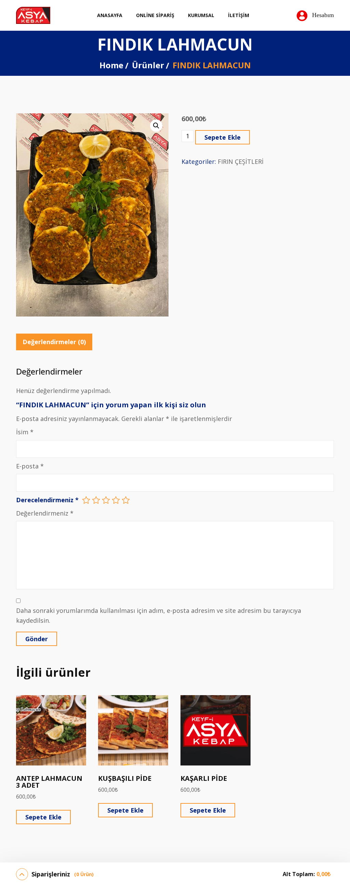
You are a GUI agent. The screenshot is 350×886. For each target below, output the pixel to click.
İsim (24, 432)
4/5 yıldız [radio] (116, 500)
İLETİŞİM (238, 15)
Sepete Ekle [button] (43, 817)
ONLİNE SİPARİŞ (155, 15)
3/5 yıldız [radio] (106, 500)
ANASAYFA (109, 15)
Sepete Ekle (222, 137)
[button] (156, 125)
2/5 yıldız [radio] (96, 500)
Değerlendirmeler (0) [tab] (54, 342)
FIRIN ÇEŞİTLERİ (241, 161)
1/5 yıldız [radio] (86, 500)
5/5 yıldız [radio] (126, 500)
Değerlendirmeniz (44, 513)
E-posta (30, 466)
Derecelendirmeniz (47, 500)
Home (111, 65)
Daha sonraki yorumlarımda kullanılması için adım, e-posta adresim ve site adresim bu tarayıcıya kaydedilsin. (158, 615)
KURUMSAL (201, 15)
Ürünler (148, 65)
